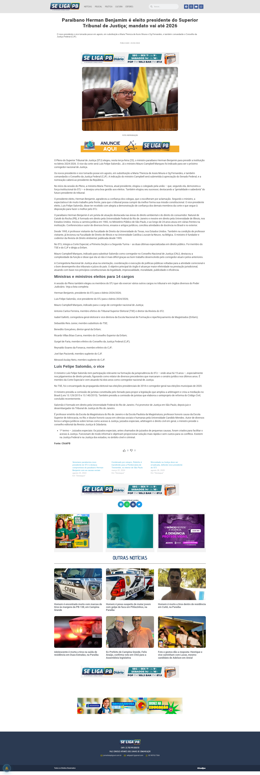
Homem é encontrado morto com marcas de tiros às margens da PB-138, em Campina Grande (78, 607)
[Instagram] (191, 6)
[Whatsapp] (201, 6)
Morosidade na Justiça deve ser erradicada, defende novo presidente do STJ (166, 465)
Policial (98, 6)
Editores (129, 6)
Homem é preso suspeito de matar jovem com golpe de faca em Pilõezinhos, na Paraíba (128, 607)
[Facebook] (186, 6)
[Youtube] (196, 6)
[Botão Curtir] (124, 450)
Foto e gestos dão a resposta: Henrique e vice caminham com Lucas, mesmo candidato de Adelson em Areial (180, 655)
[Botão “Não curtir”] (131, 450)
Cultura (119, 6)
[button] (121, 504)
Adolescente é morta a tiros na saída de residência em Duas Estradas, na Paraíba (76, 653)
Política (108, 6)
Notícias (88, 6)
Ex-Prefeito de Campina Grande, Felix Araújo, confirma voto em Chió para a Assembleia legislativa (126, 655)
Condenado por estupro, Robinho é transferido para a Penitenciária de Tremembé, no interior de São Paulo (127, 465)
